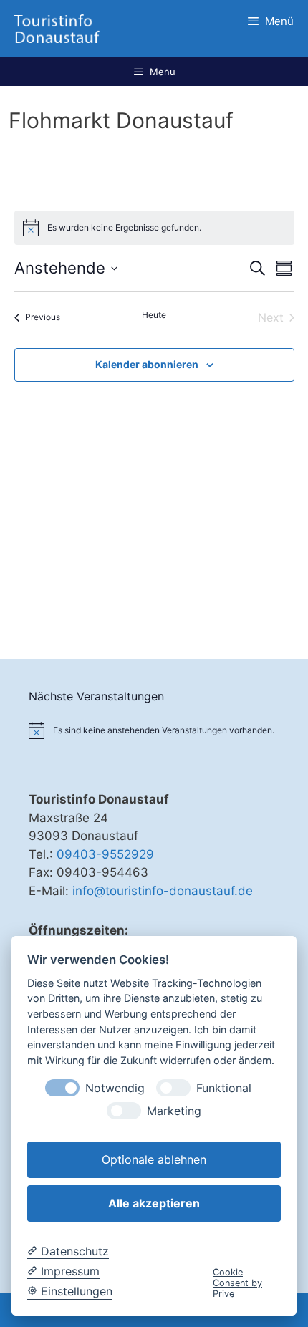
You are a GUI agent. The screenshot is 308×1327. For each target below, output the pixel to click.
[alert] (124, 228)
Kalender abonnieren (146, 364)
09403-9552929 (105, 854)
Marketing (174, 1111)
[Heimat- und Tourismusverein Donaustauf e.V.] (57, 28)
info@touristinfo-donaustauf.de (162, 891)
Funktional (223, 1088)
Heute (154, 314)
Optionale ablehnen (154, 1159)
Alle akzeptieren (154, 1203)
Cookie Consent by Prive (237, 1283)
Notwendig (115, 1088)
